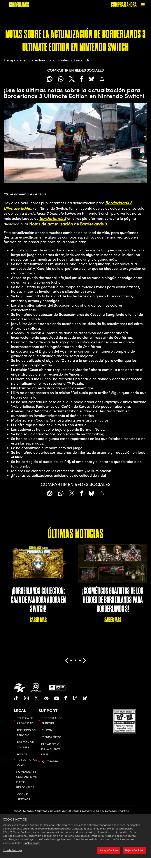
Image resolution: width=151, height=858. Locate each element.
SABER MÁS (38, 620)
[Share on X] (71, 79)
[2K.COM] (19, 687)
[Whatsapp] (61, 79)
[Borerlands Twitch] (74, 698)
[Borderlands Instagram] (26, 698)
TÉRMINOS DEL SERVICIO (27, 733)
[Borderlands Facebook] (65, 698)
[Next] (84, 660)
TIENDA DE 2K (51, 737)
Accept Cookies (108, 850)
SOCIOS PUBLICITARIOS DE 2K (27, 759)
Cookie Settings (23, 797)
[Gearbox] (36, 687)
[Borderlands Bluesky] (84, 698)
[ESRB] (125, 721)
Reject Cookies (134, 850)
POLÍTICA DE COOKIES (25, 745)
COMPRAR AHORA (124, 4)
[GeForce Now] (57, 687)
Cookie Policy (32, 842)
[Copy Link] (102, 79)
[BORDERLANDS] (19, 4)
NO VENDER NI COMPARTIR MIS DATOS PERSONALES (27, 779)
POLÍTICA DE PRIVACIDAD (25, 720)
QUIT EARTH (50, 761)
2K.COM (47, 730)
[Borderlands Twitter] (36, 698)
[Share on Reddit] (49, 79)
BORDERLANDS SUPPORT (51, 720)
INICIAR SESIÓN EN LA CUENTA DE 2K (51, 749)
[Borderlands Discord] (46, 698)
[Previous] (66, 660)
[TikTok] (16, 698)
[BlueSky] (91, 79)
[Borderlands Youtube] (56, 698)
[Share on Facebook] (81, 79)
